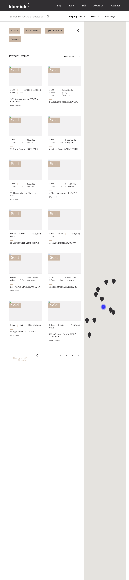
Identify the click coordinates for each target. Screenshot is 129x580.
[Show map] (78, 30)
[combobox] (26, 17)
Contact (115, 5)
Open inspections (54, 30)
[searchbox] (27, 16)
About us (98, 5)
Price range (110, 16)
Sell (84, 5)
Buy (59, 5)
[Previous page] (37, 355)
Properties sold (32, 30)
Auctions (15, 39)
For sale (14, 30)
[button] (102, 299)
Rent (71, 5)
